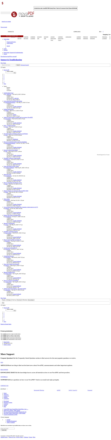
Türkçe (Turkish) (11, 422)
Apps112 (75, 390)
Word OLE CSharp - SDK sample (12, 410)
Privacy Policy (19, 437)
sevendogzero (8, 176)
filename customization (9, 223)
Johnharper (15, 139)
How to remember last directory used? (13, 182)
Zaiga (6, 127)
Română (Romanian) (12, 421)
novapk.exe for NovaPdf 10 (10, 248)
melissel (7, 208)
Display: (4, 300)
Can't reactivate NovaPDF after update (13, 101)
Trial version (7, 199)
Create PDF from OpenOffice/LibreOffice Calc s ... (16, 409)
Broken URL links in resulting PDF (12, 215)
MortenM (7, 200)
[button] (6, 70)
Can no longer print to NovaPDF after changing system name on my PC (21, 207)
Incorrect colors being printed (11, 150)
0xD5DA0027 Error (8, 93)
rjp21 (6, 135)
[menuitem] (10, 43)
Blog (5, 406)
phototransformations (10, 102)
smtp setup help (7, 174)
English (8, 419)
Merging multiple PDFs (9, 272)
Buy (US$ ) (5, 12)
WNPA (7, 110)
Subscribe (3, 430)
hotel (6, 184)
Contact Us (6, 396)
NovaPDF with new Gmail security (12, 158)
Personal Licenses (8, 402)
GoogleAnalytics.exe (9, 256)
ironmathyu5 (8, 216)
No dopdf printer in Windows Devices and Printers (16, 133)
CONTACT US (4, 385)
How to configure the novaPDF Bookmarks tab (15, 412)
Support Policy (4, 437)
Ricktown (7, 159)
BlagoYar (7, 241)
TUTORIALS (4, 376)
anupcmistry (8, 118)
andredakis (7, 290)
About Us (6, 394)
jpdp (6, 151)
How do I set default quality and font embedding (15, 142)
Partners (5, 397)
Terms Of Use (12, 437)
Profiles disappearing (9, 109)
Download (6, 401)
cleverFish (7, 249)
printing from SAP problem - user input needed (15, 288)
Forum (5, 405)
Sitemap (26, 437)
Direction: (25, 300)
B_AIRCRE (8, 94)
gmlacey (7, 265)
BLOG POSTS (4, 369)
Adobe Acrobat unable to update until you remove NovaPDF (18, 117)
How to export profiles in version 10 (12, 239)
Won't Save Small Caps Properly (11, 264)
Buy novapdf (13, 56)
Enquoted (90, 390)
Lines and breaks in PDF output (11, 166)
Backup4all (36, 390)
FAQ (2, 362)
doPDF (58, 390)
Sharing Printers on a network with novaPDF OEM (16, 190)
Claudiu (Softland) (17, 106)
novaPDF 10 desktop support (11, 231)
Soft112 (70, 390)
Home (5, 393)
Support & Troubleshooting (11, 60)
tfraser (6, 192)
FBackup (42, 390)
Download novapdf (5, 56)
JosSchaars (7, 257)
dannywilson (8, 233)
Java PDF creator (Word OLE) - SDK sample (14, 413)
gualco (6, 224)
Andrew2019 (8, 273)
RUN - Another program (9, 125)
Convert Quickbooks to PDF (10, 414)
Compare (6, 404)
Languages (6, 398)
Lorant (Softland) (17, 212)
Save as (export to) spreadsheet (11, 280)
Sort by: (14, 300)
